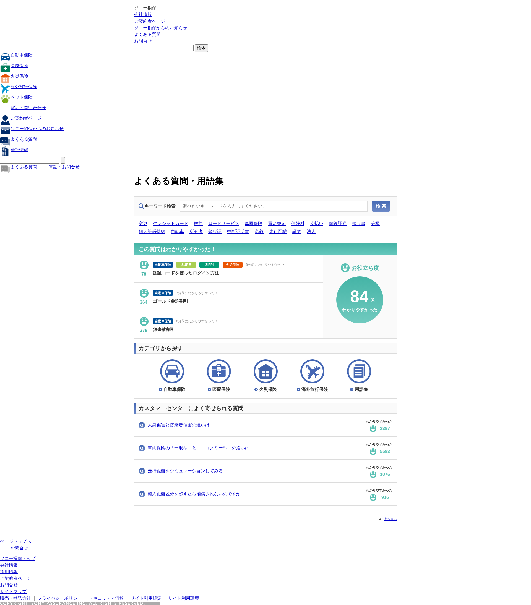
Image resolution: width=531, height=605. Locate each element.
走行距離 (278, 231)
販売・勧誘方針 (15, 598)
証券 (296, 231)
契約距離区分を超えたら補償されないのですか (194, 493)
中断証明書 (238, 231)
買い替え (277, 223)
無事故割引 (164, 329)
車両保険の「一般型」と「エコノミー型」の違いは (198, 448)
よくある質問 (147, 34)
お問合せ (143, 41)
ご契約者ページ (149, 21)
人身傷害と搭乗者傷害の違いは (179, 425)
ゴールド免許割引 (170, 301)
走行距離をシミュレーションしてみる (185, 470)
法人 (311, 231)
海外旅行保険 (24, 86)
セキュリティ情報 (106, 598)
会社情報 (143, 14)
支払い (316, 223)
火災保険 (19, 76)
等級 (375, 223)
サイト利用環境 (183, 598)
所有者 (196, 231)
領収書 (358, 223)
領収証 (215, 231)
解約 (198, 223)
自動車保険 (22, 55)
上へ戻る (390, 519)
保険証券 (338, 223)
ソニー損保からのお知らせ (160, 27)
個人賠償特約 (152, 231)
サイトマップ (13, 591)
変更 (143, 223)
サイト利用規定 (146, 598)
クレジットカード (170, 223)
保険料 (297, 223)
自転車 (177, 231)
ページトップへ (15, 541)
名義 (259, 231)
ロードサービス (223, 223)
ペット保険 (22, 97)
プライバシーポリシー (60, 598)
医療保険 (19, 65)
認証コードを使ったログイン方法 (186, 273)
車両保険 (253, 223)
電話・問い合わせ (28, 107)
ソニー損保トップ (17, 558)
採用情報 (9, 571)
